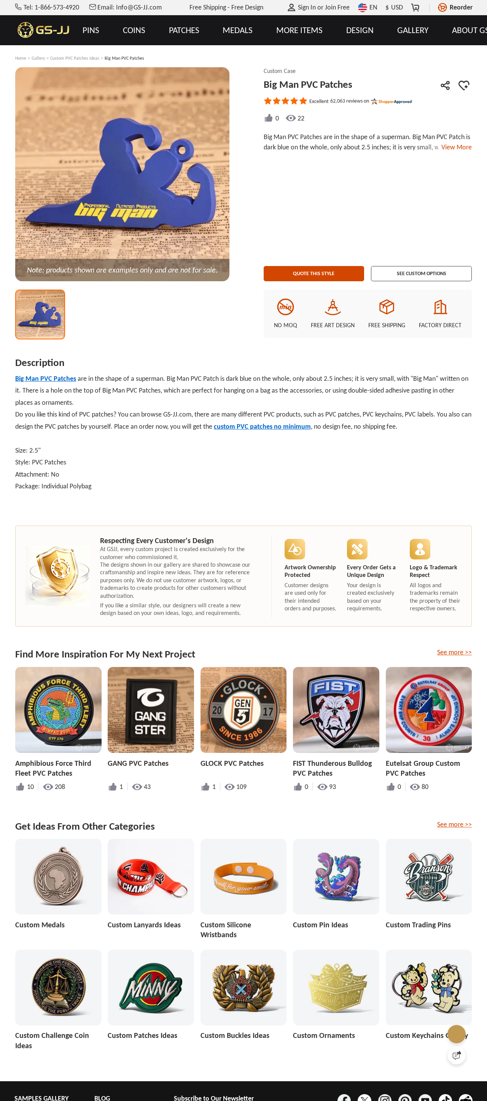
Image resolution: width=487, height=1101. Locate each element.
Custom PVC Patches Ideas (74, 58)
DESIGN (360, 30)
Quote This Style (314, 271)
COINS (134, 30)
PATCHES (184, 30)
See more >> (454, 652)
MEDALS (238, 30)
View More (455, 147)
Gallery (38, 58)
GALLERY (412, 30)
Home (20, 58)
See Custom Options (421, 271)
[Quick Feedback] (456, 1055)
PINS (91, 30)
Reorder (461, 7)
